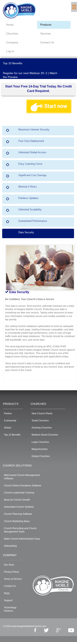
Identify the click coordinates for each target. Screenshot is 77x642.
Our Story (9, 564)
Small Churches (40, 420)
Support (8, 600)
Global (7, 427)
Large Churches (40, 442)
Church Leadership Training (19, 492)
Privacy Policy (11, 571)
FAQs (7, 593)
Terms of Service (13, 579)
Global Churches (41, 456)
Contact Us (10, 586)
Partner (8, 413)
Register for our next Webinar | (26, 73)
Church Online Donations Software (22, 485)
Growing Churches (42, 427)
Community (10, 420)
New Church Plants (42, 413)
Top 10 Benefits (12, 63)
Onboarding (10, 545)
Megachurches (40, 449)
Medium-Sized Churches (45, 434)
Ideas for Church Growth (17, 499)
